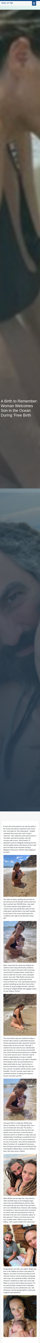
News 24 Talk (7, 3)
